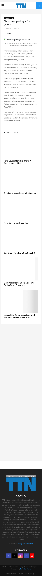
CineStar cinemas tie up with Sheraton (20, 193)
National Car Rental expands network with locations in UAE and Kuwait (19, 316)
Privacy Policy (29, 573)
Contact (20, 573)
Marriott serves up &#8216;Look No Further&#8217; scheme (19, 284)
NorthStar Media (25, 569)
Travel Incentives (8, 18)
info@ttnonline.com (25, 544)
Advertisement (11, 573)
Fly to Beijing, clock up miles (16, 223)
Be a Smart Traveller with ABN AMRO (19, 253)
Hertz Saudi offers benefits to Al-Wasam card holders (18, 162)
